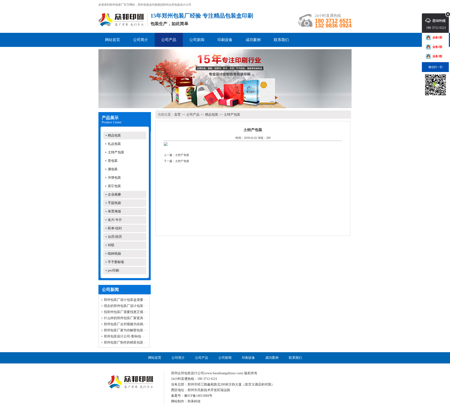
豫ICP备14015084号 (198, 395)
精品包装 (114, 135)
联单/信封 (115, 228)
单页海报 (114, 211)
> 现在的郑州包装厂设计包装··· (124, 306)
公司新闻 (196, 40)
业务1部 (437, 37)
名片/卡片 (115, 220)
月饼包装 (114, 177)
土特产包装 (116, 152)
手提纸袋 (114, 203)
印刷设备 (225, 40)
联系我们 (281, 40)
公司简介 (140, 40)
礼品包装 (114, 144)
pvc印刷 (113, 270)
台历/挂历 (115, 236)
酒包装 (113, 169)
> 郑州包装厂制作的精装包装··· (124, 342)
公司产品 (168, 40)
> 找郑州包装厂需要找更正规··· (124, 312)
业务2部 (437, 47)
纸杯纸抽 (114, 253)
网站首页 (112, 40)
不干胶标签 (116, 262)
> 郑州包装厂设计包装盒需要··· (124, 300)
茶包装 (113, 160)
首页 (177, 114)
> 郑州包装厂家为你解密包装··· (124, 330)
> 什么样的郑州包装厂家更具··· (124, 318)
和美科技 (194, 401)
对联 (111, 245)
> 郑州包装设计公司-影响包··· (123, 336)
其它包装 (114, 186)
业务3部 (437, 56)
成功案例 (253, 40)
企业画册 (114, 194)
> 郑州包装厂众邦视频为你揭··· (124, 324)
